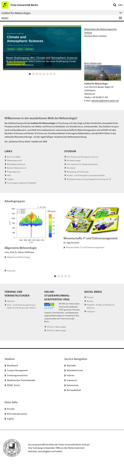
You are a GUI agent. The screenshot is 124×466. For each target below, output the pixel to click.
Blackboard (12, 365)
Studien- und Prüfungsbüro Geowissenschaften (86, 175)
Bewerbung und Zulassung (77, 171)
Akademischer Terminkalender (21, 380)
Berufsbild (71, 168)
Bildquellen (11, 270)
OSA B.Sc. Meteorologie (56, 327)
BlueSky (90, 301)
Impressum (72, 380)
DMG (9, 175)
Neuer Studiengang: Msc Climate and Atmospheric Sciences (41, 57)
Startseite (71, 365)
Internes (70, 375)
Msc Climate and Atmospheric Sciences (82, 157)
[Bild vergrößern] (49, 305)
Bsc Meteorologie (74, 160)
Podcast (90, 297)
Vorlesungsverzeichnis (17, 375)
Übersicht (11, 301)
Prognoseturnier (13, 171)
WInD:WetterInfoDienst (16, 164)
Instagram (91, 311)
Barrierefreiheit (74, 390)
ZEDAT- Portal (13, 385)
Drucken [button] (11, 408)
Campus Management (17, 370)
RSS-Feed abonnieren (17, 413)
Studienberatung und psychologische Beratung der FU (89, 179)
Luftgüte (10, 179)
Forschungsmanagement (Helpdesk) (21, 183)
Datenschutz (72, 385)
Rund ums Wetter (14, 157)
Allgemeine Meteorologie (18, 257)
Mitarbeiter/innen (75, 370)
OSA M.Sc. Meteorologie (56, 330)
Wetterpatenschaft (14, 160)
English (10, 418)
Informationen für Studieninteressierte (82, 164)
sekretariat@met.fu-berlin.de (105, 100)
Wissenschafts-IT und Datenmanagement (85, 247)
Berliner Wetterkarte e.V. (16, 168)
